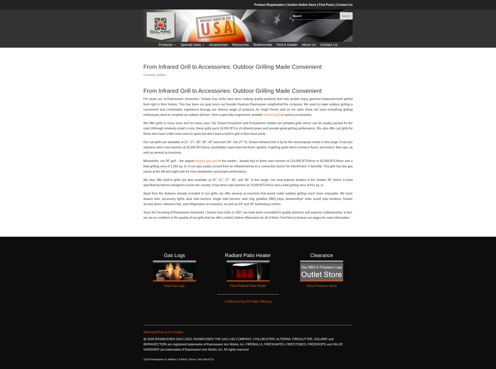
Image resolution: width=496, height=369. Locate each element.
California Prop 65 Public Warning (248, 301)
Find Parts (327, 4)
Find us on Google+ (170, 332)
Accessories (218, 45)
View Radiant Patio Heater (248, 285)
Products (165, 45)
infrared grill (272, 114)
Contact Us (329, 45)
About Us (309, 45)
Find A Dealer (286, 45)
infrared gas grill (206, 161)
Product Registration (269, 4)
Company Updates (154, 74)
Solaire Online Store (302, 4)
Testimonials (262, 45)
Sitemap (149, 332)
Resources (240, 45)
